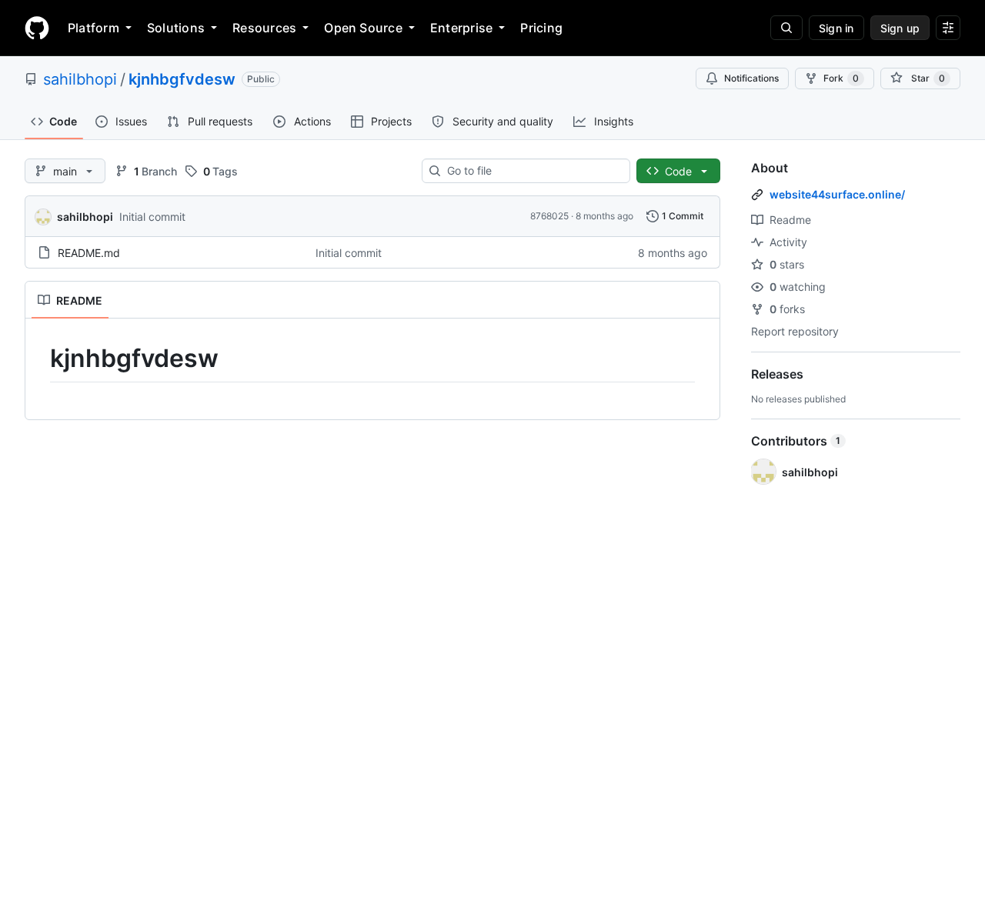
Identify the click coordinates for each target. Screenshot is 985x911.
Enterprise (461, 27)
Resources (264, 27)
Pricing (541, 27)
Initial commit (152, 216)
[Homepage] (37, 27)
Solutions (176, 27)
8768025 (549, 216)
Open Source (363, 27)
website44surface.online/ (837, 194)
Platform (93, 27)
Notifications (751, 78)
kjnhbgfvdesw (182, 79)
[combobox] (532, 170)
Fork (841, 78)
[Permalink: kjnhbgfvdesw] (39, 358)
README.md (89, 252)
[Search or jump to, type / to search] (786, 27)
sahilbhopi (80, 79)
